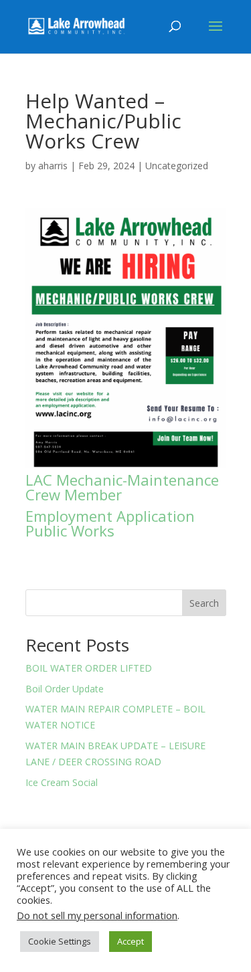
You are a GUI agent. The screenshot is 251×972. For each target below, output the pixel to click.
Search (204, 603)
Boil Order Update (64, 688)
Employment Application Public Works (110, 523)
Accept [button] (130, 941)
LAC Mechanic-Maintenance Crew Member (122, 487)
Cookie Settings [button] (59, 941)
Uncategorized (176, 165)
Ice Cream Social (61, 782)
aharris (53, 165)
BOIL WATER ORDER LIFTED (88, 668)
